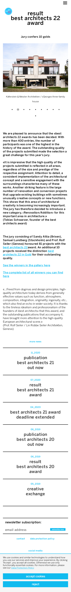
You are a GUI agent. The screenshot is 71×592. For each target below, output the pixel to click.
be (49, 251)
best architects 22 (15, 247)
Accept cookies (35, 576)
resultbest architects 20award (35, 466)
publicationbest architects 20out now (35, 439)
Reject (35, 584)
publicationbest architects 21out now (35, 362)
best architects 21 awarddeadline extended (35, 415)
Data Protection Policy (22, 567)
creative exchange (35, 491)
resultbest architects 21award (35, 389)
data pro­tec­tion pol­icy (42, 538)
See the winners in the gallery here (26, 265)
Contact (21, 538)
